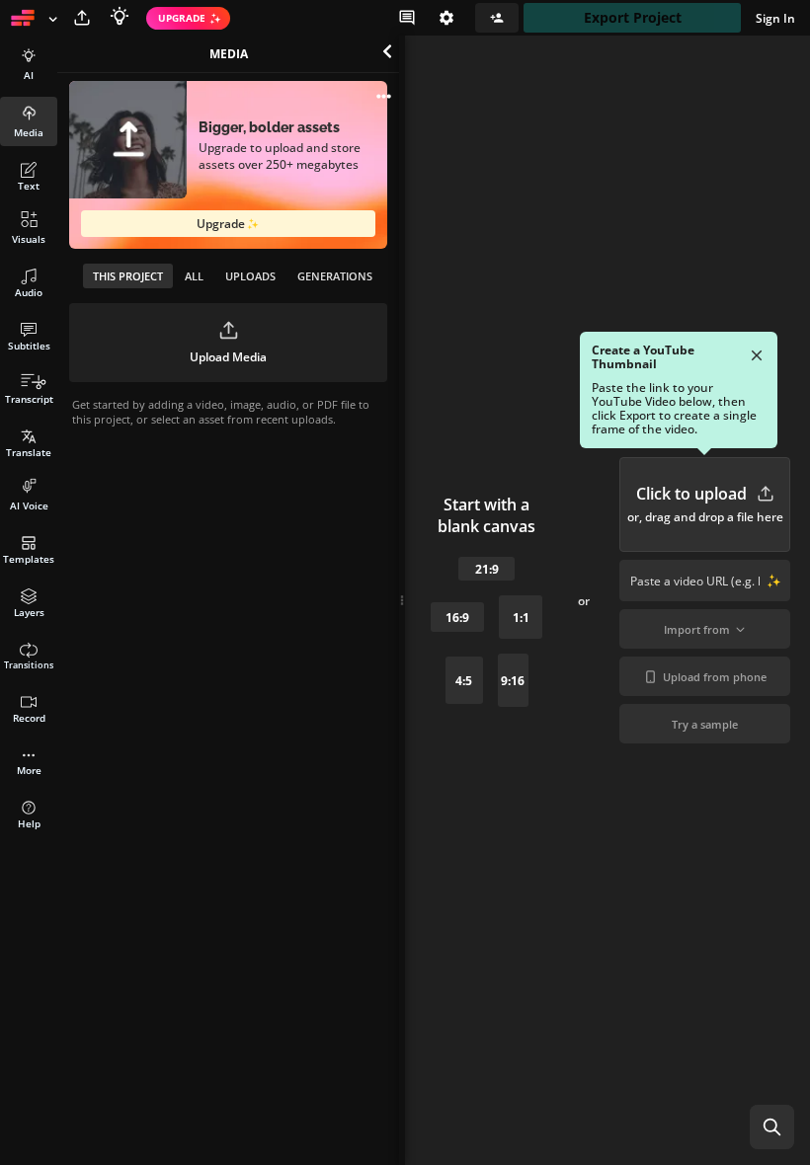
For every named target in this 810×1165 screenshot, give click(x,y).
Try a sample (705, 724)
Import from (697, 629)
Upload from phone (715, 676)
